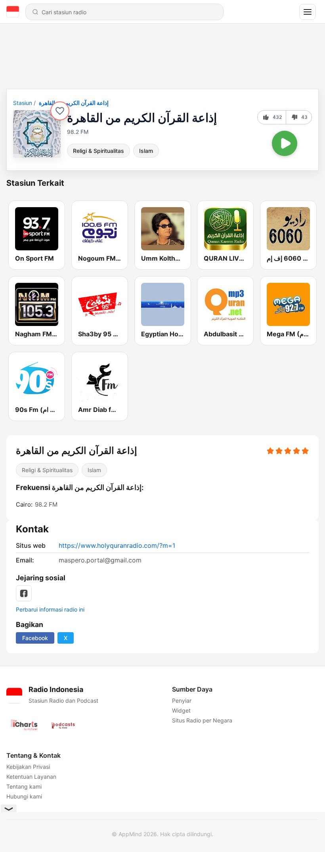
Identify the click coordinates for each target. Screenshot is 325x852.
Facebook (35, 638)
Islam (146, 150)
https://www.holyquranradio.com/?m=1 (117, 545)
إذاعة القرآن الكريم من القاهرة (74, 102)
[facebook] (24, 593)
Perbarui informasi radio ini (50, 609)
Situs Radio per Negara (202, 720)
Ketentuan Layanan (31, 776)
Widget (181, 710)
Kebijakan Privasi (28, 766)
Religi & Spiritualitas (98, 150)
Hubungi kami (24, 796)
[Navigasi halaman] (307, 12)
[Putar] (284, 143)
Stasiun (22, 102)
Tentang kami (24, 786)
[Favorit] (59, 110)
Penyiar (181, 700)
